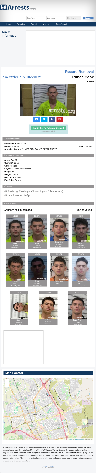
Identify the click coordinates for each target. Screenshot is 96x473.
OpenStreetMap (79, 439)
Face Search (62, 24)
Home (8, 24)
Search (34, 24)
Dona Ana (59, 242)
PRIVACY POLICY (48, 466)
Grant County (32, 76)
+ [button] (7, 381)
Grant (15, 243)
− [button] (7, 384)
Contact (46, 24)
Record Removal (79, 72)
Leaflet (70, 439)
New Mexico (10, 76)
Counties (21, 24)
